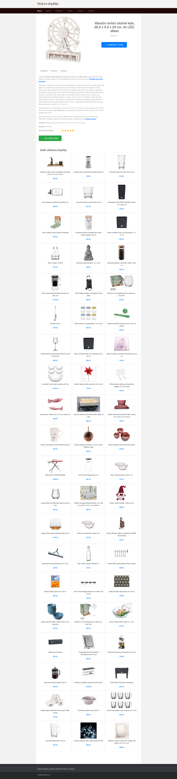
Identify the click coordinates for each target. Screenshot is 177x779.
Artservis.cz (46, 775)
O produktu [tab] (43, 71)
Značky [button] (80, 11)
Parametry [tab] (54, 71)
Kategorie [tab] (63, 71)
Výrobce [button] (91, 11)
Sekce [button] (70, 11)
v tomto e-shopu (90, 119)
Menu (39, 10)
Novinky (48, 11)
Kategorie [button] (58, 11)
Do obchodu (52, 138)
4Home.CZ (114, 36)
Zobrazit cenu (115, 44)
